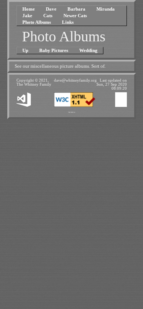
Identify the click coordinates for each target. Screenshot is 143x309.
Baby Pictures (53, 50)
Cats (47, 15)
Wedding (88, 50)
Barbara (76, 9)
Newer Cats (75, 15)
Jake (27, 15)
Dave (51, 9)
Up (25, 50)
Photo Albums (36, 22)
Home (28, 9)
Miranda (105, 9)
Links (68, 22)
